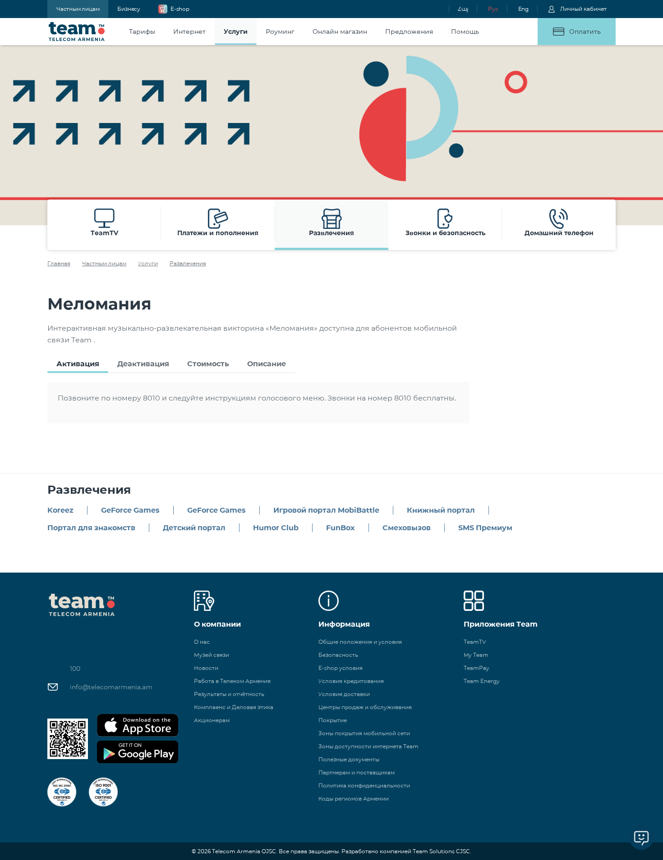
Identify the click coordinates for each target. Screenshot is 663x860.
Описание (266, 363)
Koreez (60, 510)
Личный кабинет (583, 8)
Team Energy (482, 681)
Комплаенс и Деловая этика (233, 707)
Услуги (148, 263)
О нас (202, 641)
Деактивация (143, 363)
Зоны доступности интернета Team (368, 746)
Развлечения (188, 263)
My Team (476, 654)
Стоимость (208, 363)
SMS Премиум (485, 527)
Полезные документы (348, 759)
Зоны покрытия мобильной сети (364, 733)
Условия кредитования (351, 681)
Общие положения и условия (360, 641)
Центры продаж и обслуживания (365, 707)
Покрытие (332, 720)
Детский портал (194, 527)
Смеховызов (406, 527)
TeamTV (475, 641)
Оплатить (585, 31)
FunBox (340, 527)
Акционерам (212, 720)
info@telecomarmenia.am (111, 687)
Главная (58, 263)
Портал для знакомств (91, 527)
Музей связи (211, 654)
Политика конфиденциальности (364, 785)
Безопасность (338, 654)
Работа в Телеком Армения (232, 681)
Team (76, 31)
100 (75, 668)
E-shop (179, 8)
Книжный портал (441, 510)
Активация (77, 363)
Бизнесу (128, 8)
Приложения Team (501, 624)
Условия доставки (344, 694)
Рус (493, 8)
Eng (523, 8)
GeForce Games (130, 510)
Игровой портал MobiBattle (326, 510)
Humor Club (276, 527)
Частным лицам (77, 8)
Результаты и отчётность (229, 694)
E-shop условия (340, 667)
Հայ (463, 8)
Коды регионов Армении (353, 798)
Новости (206, 667)
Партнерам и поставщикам (356, 772)
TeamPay (476, 667)
